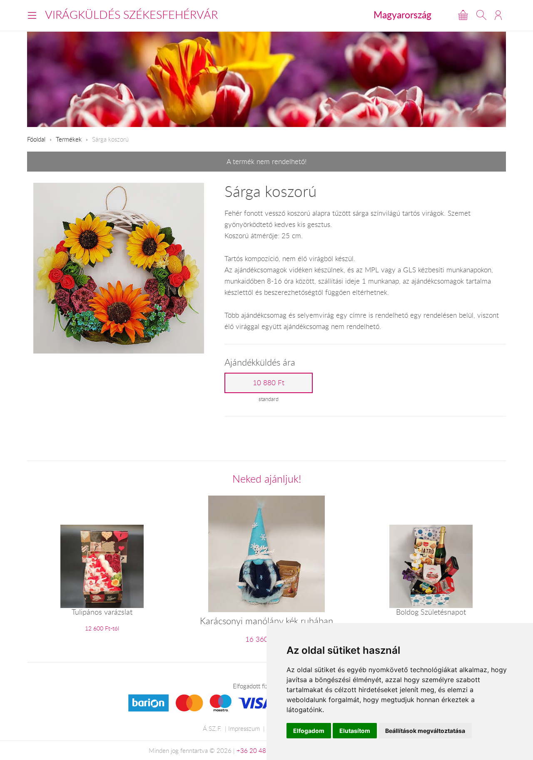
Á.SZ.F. (212, 728)
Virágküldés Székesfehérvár (131, 14)
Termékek (69, 139)
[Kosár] (463, 15)
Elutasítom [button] (354, 730)
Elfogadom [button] (308, 730)
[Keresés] (481, 15)
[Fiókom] (498, 15)
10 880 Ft (268, 382)
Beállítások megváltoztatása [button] (425, 730)
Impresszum (244, 728)
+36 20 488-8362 (262, 750)
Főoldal (36, 139)
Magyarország (402, 14)
